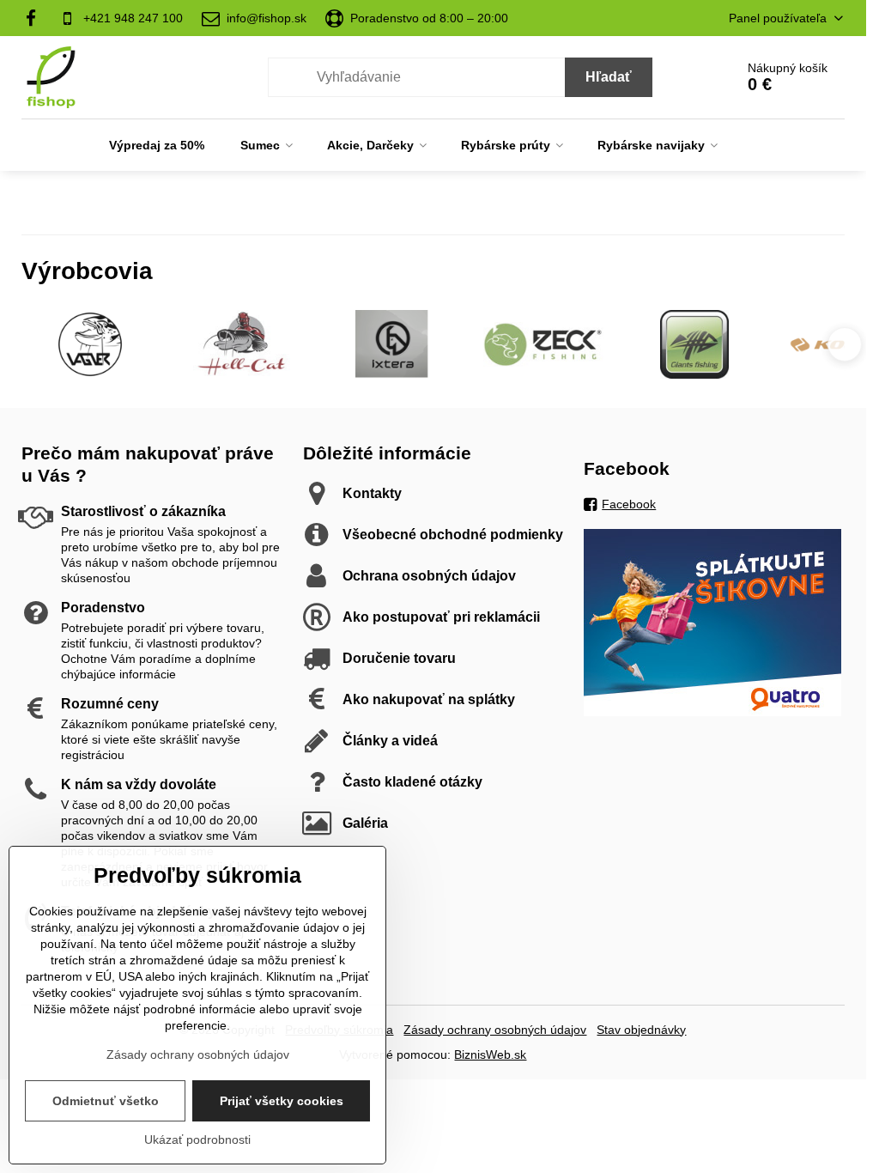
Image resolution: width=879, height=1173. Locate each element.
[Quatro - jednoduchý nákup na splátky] (712, 712)
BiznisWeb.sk (490, 1054)
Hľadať (608, 77)
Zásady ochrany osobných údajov (494, 1029)
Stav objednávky (641, 1029)
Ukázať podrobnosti (197, 1139)
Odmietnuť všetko (105, 1101)
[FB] (35, 18)
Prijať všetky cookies (281, 1101)
